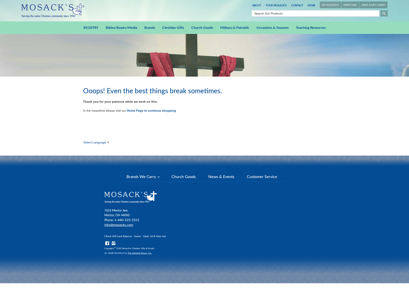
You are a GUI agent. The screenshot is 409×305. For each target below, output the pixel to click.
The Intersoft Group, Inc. (140, 253)
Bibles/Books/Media (121, 27)
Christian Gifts (173, 27)
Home (311, 5)
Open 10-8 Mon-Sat (154, 236)
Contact (297, 5)
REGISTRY (91, 27)
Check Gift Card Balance (118, 236)
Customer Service (262, 177)
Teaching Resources (311, 27)
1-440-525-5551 (126, 220)
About (256, 5)
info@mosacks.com (118, 225)
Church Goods (202, 27)
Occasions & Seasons (272, 27)
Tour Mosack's (276, 5)
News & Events (221, 177)
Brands (149, 27)
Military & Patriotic (234, 27)
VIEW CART (350, 5)
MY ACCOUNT (330, 5)
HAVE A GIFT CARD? (373, 5)
